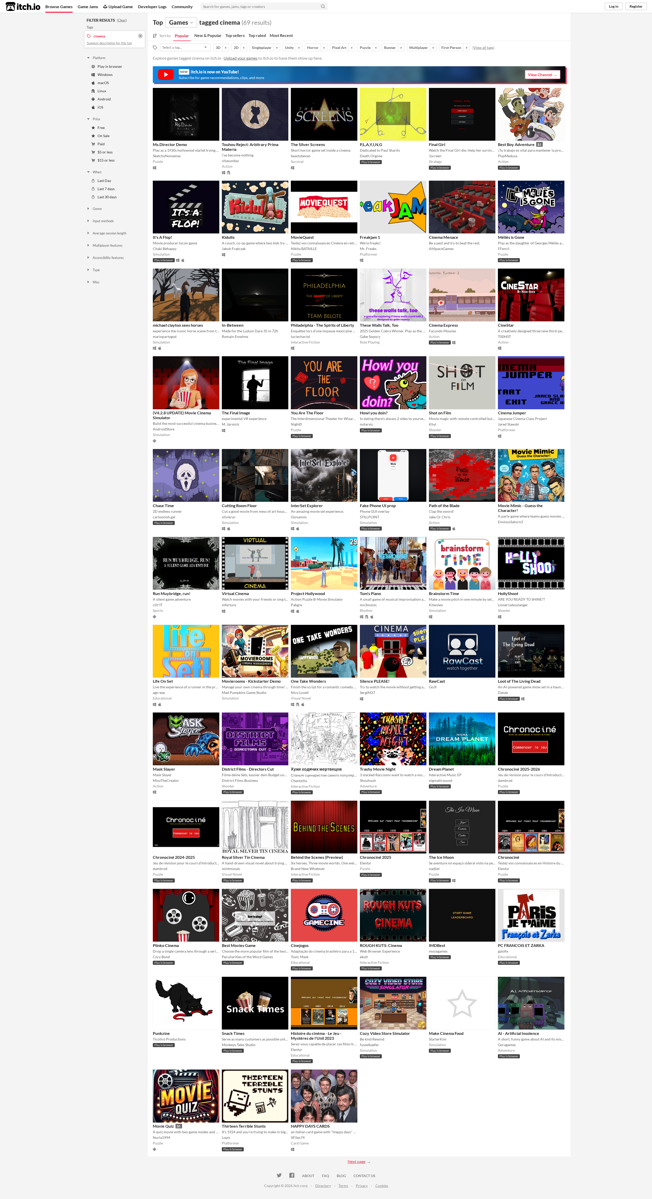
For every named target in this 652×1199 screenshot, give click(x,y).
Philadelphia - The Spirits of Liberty (322, 325)
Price (96, 119)
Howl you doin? (374, 412)
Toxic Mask (299, 957)
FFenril (503, 248)
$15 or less (106, 160)
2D (236, 47)
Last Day (104, 180)
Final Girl (437, 144)
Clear (122, 20)
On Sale (104, 136)
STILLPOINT (369, 517)
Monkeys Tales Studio (238, 1045)
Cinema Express (443, 325)
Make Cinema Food (446, 1033)
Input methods (103, 221)
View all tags (483, 47)
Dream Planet (441, 769)
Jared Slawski (508, 424)
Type (96, 270)
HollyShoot (508, 593)
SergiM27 (367, 692)
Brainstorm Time (444, 593)
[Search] (323, 6)
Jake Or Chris (439, 517)
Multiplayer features (108, 245)
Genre (97, 209)
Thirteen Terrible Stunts (244, 1126)
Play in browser (110, 66)
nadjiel (434, 868)
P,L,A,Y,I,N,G (371, 144)
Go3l (433, 687)
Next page (356, 1161)
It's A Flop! (162, 237)
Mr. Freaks (368, 248)
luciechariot (300, 336)
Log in (613, 6)
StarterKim (437, 1039)
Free (101, 127)
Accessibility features (108, 258)
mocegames (438, 951)
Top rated (257, 35)
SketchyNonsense (167, 156)
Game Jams (88, 6)
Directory (323, 1185)
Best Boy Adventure (516, 144)
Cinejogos (300, 945)
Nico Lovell (300, 692)
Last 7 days (106, 189)
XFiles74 (298, 1137)
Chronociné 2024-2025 (174, 857)
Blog (341, 1176)
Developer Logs (152, 6)
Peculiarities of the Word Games (247, 957)
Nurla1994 (161, 1137)
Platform (99, 58)
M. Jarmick (230, 424)
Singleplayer (261, 47)
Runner (390, 47)
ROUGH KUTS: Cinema (381, 945)
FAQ (325, 1176)
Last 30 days (107, 197)
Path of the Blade (444, 505)
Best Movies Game (239, 945)
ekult (364, 957)
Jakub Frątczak (234, 248)
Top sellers (235, 35)
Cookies (381, 1185)
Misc (96, 282)
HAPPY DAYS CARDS (310, 1126)
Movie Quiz (163, 1126)
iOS (100, 107)
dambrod (505, 780)
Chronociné (508, 857)
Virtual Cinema (235, 593)
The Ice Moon (441, 857)
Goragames (507, 1045)
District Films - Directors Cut (248, 769)
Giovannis (299, 517)
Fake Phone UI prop (378, 505)
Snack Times (233, 1033)
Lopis (226, 1137)
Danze (503, 692)
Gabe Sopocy (370, 336)
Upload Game (120, 6)
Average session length (109, 233)
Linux (102, 91)
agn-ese (159, 692)
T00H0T (504, 336)
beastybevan (300, 156)
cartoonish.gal (164, 517)
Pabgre (296, 605)
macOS (103, 83)
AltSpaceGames (441, 248)
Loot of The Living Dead (519, 681)
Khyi (432, 424)
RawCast (437, 681)
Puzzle (365, 47)
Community (182, 6)
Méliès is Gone (511, 237)
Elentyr (365, 863)
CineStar (506, 325)
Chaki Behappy (164, 248)
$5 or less (105, 152)
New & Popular (208, 35)
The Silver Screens (308, 144)
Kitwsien (436, 605)
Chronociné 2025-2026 (519, 769)
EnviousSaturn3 (510, 522)
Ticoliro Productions (169, 1039)
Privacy (362, 1185)
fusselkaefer (369, 1045)
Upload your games (240, 58)
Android (104, 99)
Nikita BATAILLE (304, 248)
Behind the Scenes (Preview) (317, 857)
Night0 (296, 424)
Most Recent (281, 35)
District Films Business (240, 780)
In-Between (232, 325)
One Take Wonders (308, 681)
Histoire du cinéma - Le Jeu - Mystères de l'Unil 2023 (316, 1035)
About (308, 1176)
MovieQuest (302, 237)
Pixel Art (339, 47)
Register (636, 6)
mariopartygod (164, 336)
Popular (182, 35)
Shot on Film (440, 412)
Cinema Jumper (512, 412)
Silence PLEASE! (375, 681)
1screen (435, 156)
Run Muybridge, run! (172, 593)
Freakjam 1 (370, 237)
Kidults (228, 237)
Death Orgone (371, 156)
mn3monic (368, 605)
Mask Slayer (164, 769)
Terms (343, 1185)
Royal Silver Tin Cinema (243, 857)
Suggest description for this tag (109, 43)
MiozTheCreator (166, 780)
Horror (313, 47)
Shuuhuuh (368, 780)
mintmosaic (231, 868)
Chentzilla (299, 781)
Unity (289, 47)
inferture (229, 605)
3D (218, 47)
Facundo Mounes (442, 331)
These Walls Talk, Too (379, 325)
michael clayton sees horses (178, 325)
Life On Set (163, 681)
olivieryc (229, 517)
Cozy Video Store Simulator (385, 1033)
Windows (105, 74)
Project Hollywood (308, 593)
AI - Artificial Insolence (518, 1033)
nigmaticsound (440, 780)
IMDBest (437, 945)
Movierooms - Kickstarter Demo (251, 681)
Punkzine (161, 1033)
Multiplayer (418, 47)
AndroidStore (163, 429)
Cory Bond (161, 957)
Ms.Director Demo (170, 144)
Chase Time (163, 505)
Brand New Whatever (308, 868)
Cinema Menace (443, 237)
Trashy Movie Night (378, 769)
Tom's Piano (370, 593)
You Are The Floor (307, 412)
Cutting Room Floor (239, 505)
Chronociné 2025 (375, 857)
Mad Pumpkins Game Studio (244, 692)
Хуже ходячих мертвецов (316, 769)
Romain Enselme (235, 336)
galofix (503, 951)
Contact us (364, 1176)
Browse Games (59, 6)
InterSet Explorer (307, 505)
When (97, 172)
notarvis (366, 424)
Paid (101, 144)
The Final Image (236, 412)
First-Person (451, 47)
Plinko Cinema (166, 945)
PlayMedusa (507, 156)
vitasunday (230, 161)
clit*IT (157, 605)
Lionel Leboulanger (513, 605)
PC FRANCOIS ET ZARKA (521, 945)
